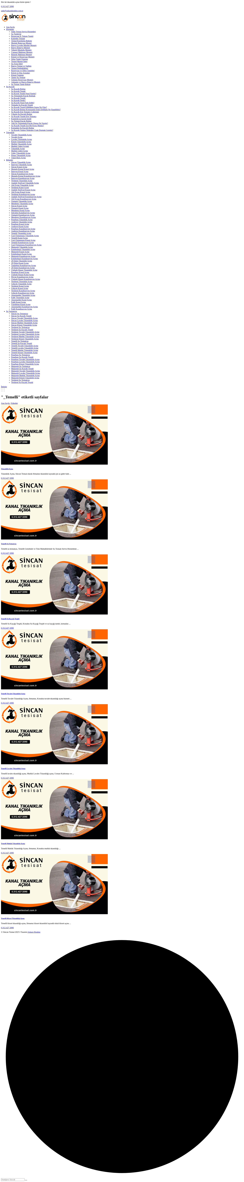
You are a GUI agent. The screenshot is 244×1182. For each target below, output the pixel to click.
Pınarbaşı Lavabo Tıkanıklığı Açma (25, 362)
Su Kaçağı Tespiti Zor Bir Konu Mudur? (27, 126)
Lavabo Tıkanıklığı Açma (21, 139)
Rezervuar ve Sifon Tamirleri (22, 71)
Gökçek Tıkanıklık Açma (21, 284)
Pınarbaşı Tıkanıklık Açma (22, 220)
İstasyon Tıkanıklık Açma (21, 165)
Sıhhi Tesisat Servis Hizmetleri (23, 32)
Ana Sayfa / (6, 403)
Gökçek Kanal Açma (19, 288)
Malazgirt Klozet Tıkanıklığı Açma (25, 378)
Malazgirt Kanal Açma (20, 252)
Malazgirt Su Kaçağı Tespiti (22, 369)
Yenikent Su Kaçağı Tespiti (22, 330)
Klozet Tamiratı (17, 75)
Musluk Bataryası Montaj (21, 43)
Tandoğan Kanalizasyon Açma (23, 265)
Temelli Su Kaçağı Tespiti (21, 343)
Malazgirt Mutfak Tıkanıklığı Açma (25, 375)
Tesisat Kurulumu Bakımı (21, 41)
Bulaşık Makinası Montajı (21, 54)
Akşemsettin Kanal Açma (21, 300)
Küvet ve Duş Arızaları (20, 73)
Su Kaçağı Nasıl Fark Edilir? (22, 103)
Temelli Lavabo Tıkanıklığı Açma (24, 348)
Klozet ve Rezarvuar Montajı (22, 57)
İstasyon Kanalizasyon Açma (22, 178)
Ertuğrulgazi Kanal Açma (21, 254)
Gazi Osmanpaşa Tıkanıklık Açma (25, 236)
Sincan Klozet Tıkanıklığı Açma (24, 325)
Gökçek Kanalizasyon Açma (22, 293)
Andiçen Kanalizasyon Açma (23, 231)
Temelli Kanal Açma (19, 238)
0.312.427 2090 (7, 6)
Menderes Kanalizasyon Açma (23, 217)
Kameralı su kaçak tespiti (21, 119)
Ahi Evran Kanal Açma (20, 192)
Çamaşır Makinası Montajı (21, 52)
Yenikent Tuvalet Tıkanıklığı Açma (25, 332)
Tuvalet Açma (16, 137)
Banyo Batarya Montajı (20, 48)
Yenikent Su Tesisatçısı (20, 327)
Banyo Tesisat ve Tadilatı (21, 66)
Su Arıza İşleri (17, 64)
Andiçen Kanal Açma (20, 226)
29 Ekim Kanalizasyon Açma (23, 268)
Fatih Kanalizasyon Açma (21, 309)
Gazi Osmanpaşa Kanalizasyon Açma (26, 245)
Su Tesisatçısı (11, 311)
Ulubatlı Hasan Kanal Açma (22, 275)
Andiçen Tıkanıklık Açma (21, 222)
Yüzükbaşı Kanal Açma (20, 304)
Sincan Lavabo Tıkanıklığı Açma (24, 320)
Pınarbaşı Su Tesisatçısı (20, 355)
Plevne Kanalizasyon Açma (22, 277)
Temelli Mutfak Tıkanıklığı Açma (24, 350)
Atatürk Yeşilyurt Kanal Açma (23, 190)
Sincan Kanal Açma (19, 167)
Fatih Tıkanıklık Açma (20, 297)
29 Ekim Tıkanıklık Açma (21, 261)
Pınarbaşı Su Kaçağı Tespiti (22, 357)
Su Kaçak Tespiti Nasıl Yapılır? (23, 93)
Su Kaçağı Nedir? (18, 100)
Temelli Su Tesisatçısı (19, 341)
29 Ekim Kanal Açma (20, 263)
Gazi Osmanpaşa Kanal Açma (23, 240)
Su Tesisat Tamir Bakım (20, 84)
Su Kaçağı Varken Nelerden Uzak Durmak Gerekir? (32, 130)
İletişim (4, 387)
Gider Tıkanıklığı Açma (20, 153)
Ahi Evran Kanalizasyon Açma (23, 199)
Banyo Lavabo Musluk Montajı (23, 45)
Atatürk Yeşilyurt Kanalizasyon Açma (26, 197)
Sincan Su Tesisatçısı (19, 314)
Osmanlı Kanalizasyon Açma (23, 215)
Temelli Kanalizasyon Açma (22, 242)
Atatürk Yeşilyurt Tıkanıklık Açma (25, 183)
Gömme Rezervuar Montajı (22, 80)
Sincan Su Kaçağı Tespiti (21, 316)
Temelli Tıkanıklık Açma (21, 233)
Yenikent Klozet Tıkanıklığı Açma (25, 339)
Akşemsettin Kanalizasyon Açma (24, 307)
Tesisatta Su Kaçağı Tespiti (22, 105)
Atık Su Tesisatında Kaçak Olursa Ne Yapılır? (29, 123)
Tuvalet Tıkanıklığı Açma (21, 135)
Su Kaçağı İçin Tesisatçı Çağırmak (25, 112)
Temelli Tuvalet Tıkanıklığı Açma (24, 346)
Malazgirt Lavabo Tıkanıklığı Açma (25, 373)
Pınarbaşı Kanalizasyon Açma (23, 229)
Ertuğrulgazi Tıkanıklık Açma (23, 249)
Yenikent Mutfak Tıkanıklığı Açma (25, 336)
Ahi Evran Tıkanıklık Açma (22, 185)
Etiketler (14, 403)
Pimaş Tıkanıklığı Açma (20, 155)
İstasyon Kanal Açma (19, 171)
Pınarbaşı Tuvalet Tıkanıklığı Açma (25, 359)
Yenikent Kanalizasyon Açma (23, 194)
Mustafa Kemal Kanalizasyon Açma (25, 176)
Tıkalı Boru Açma (18, 158)
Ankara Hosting (33, 932)
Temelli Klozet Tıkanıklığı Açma (24, 353)
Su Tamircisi (16, 34)
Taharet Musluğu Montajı (21, 50)
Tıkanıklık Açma (18, 148)
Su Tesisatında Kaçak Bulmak (23, 96)
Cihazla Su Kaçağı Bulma (21, 114)
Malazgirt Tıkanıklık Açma (22, 247)
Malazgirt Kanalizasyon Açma (23, 256)
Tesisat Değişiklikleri (19, 68)
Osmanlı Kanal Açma (19, 208)
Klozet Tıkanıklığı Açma (21, 142)
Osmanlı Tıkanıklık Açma (21, 201)
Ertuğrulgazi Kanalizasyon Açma (24, 259)
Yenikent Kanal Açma (20, 187)
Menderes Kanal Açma (20, 210)
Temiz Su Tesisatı (18, 77)
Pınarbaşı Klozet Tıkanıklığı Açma (25, 364)
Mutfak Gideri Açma (19, 151)
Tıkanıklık (10, 132)
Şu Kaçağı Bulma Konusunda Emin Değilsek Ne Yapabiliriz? (35, 110)
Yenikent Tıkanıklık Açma (21, 181)
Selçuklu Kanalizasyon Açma (23, 213)
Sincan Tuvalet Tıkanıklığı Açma (24, 318)
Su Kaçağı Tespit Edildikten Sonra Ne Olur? (29, 107)
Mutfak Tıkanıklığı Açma (21, 144)
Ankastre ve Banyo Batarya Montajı (25, 82)
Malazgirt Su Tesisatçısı (20, 366)
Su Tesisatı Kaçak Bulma (21, 121)
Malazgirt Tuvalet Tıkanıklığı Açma (25, 371)
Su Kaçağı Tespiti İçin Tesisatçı (23, 116)
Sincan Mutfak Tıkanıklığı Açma (24, 323)
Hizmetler (10, 29)
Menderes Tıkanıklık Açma (22, 203)
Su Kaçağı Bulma (18, 89)
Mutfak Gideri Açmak (20, 146)
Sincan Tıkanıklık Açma (21, 162)
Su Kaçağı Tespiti (18, 91)
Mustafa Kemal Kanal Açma (22, 169)
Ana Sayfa (10, 27)
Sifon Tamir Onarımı (19, 59)
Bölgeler (9, 160)
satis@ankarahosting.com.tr (12, 11)
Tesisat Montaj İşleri (19, 61)
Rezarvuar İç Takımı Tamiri (22, 36)
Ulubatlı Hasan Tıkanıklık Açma (24, 270)
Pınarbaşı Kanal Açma (20, 224)
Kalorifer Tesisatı (18, 38)
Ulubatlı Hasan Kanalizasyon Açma (25, 279)
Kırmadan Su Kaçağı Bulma (22, 128)
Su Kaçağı (10, 87)
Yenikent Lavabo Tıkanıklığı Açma (25, 334)
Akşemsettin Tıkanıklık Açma (23, 295)
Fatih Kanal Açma (18, 302)
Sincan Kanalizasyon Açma (22, 174)
